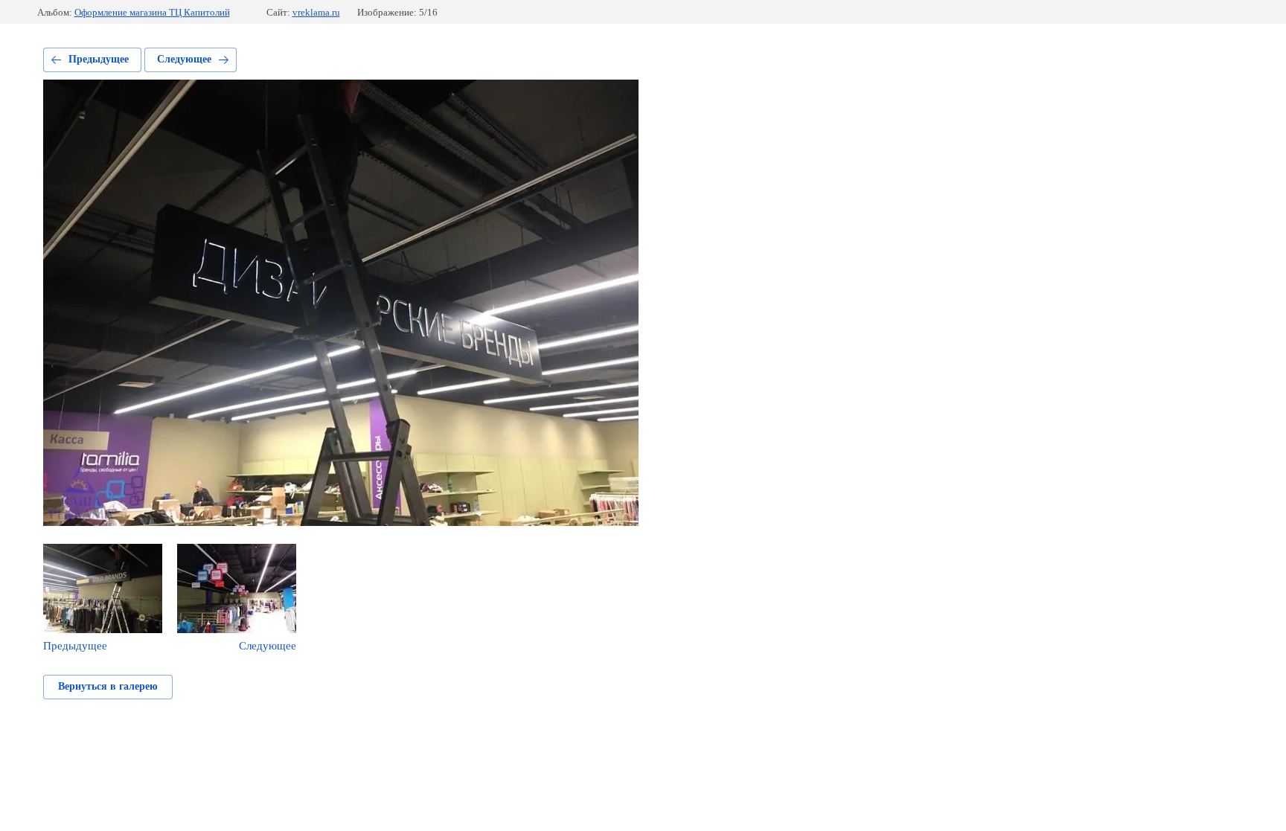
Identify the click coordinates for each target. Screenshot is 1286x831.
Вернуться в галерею (108, 686)
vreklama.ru (316, 12)
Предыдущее (98, 59)
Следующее (184, 59)
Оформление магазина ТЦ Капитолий (152, 12)
